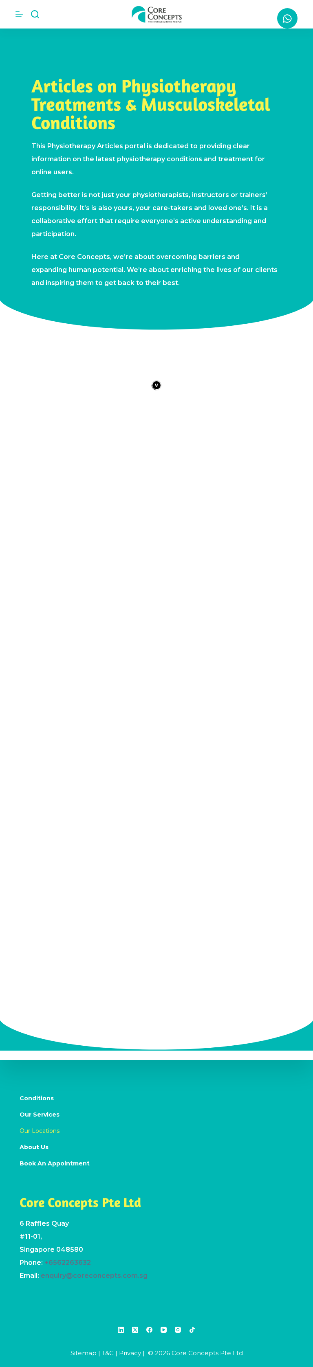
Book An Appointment (55, 1163)
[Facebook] (149, 1330)
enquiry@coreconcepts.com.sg (94, 1275)
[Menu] (19, 14)
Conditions (37, 1098)
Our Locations (40, 1130)
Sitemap (84, 1353)
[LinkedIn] (121, 1330)
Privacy (130, 1353)
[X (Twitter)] (135, 1330)
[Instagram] (178, 1330)
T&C (108, 1353)
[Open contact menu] (287, 18)
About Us (34, 1147)
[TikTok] (192, 1330)
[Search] (35, 14)
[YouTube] (164, 1330)
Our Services (40, 1114)
